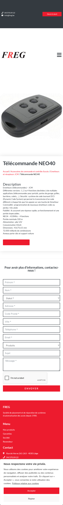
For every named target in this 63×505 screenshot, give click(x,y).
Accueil (6, 171)
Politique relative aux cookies (25, 483)
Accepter (31, 491)
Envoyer (32, 388)
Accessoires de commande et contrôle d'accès (30, 171)
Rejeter (31, 499)
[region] (31, 482)
